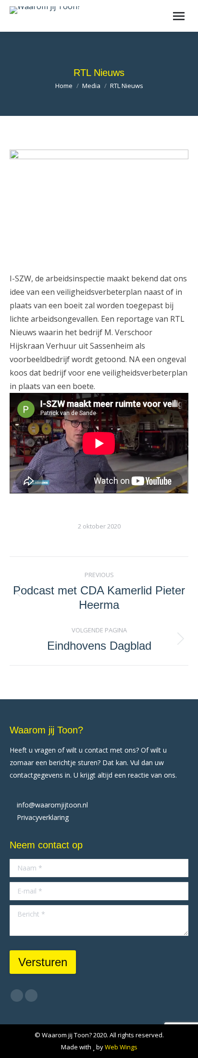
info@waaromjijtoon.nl (52, 804)
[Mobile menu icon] (178, 16)
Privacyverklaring (43, 817)
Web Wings (121, 1047)
